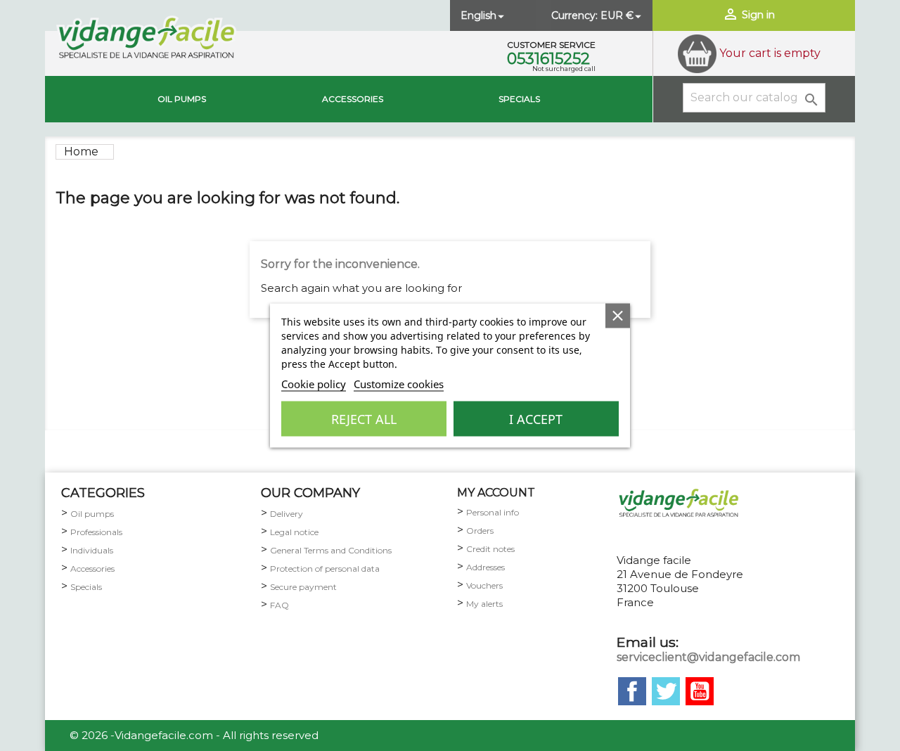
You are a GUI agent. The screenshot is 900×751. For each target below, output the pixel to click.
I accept (535, 419)
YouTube (700, 691)
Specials (519, 99)
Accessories (352, 99)
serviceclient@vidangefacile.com (708, 657)
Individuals (91, 550)
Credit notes (490, 549)
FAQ (279, 605)
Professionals (96, 532)
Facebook (632, 691)
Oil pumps (182, 99)
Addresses (485, 567)
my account (496, 492)
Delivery (286, 513)
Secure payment (303, 587)
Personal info (492, 512)
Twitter (666, 691)
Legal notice (294, 532)
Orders (480, 530)
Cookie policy (313, 384)
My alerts (484, 603)
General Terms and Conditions (331, 550)
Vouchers (484, 585)
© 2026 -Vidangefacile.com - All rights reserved (194, 735)
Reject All (364, 419)
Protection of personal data (325, 568)
